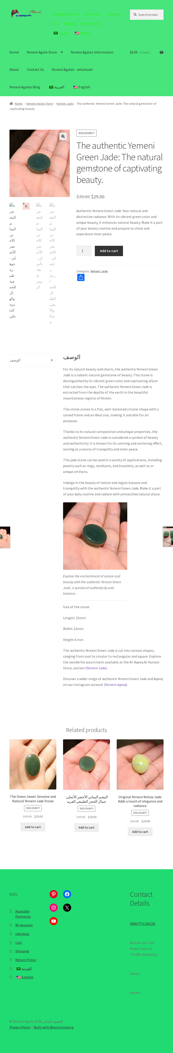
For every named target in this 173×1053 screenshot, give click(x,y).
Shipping (70, 24)
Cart (55, 24)
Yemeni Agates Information (92, 52)
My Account (92, 14)
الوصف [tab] (14, 360)
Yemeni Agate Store (42, 52)
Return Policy (91, 24)
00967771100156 (142, 923)
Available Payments (65, 14)
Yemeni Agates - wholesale (72, 69)
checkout (113, 14)
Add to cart (109, 250)
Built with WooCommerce (54, 1027)
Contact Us (35, 69)
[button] (63, 136)
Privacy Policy (20, 1027)
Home (14, 52)
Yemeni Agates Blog (24, 87)
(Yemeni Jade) (96, 668)
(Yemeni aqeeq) (115, 684)
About (14, 69)
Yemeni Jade (64, 104)
